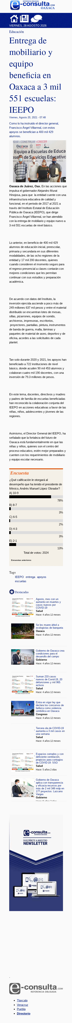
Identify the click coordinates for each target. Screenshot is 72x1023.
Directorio (23, 1013)
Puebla (21, 1009)
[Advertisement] (38, 941)
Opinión (36, 18)
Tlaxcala (22, 1000)
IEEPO (19, 577)
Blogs (44, 18)
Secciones (24, 18)
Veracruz (22, 1004)
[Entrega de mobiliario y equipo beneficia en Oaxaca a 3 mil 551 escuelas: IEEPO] (41, 181)
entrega (30, 577)
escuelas (20, 581)
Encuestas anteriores (21, 560)
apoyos (41, 577)
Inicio (14, 18)
